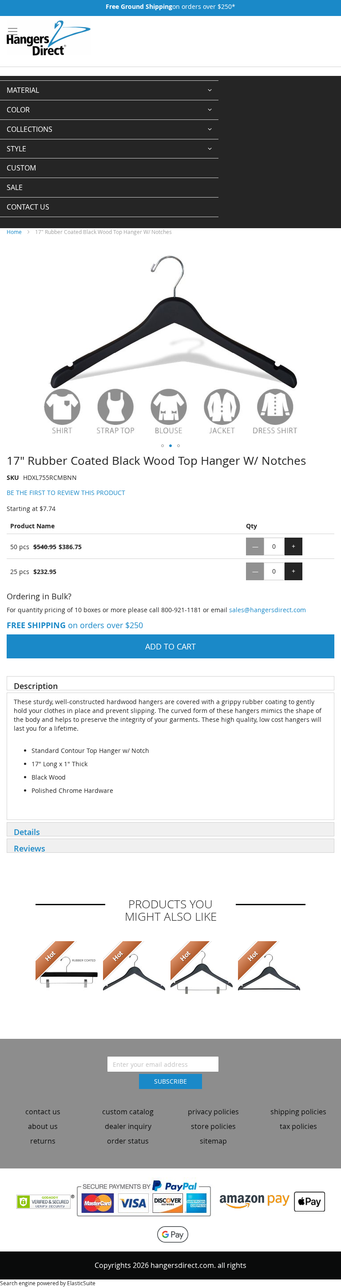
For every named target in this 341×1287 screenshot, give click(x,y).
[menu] (109, 148)
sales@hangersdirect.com (267, 610)
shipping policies (298, 1112)
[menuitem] (109, 90)
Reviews (29, 848)
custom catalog (128, 1112)
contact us (42, 1112)
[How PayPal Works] (147, 1201)
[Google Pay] (170, 1233)
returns (43, 1141)
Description (36, 685)
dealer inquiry (128, 1126)
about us (43, 1126)
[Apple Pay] (307, 1201)
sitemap (213, 1141)
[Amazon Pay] (254, 1201)
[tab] (170, 683)
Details (27, 831)
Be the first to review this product (66, 492)
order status (128, 1141)
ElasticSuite (81, 1283)
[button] (163, 445)
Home (14, 231)
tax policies (298, 1126)
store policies (213, 1126)
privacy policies (213, 1112)
